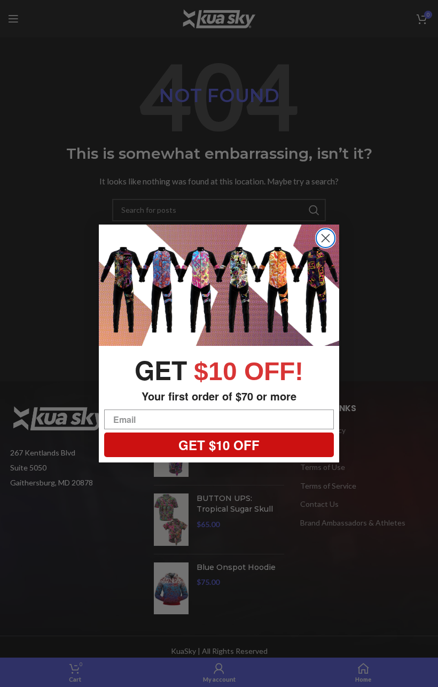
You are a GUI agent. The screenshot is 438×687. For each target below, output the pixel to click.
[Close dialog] (325, 238)
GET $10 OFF (219, 445)
